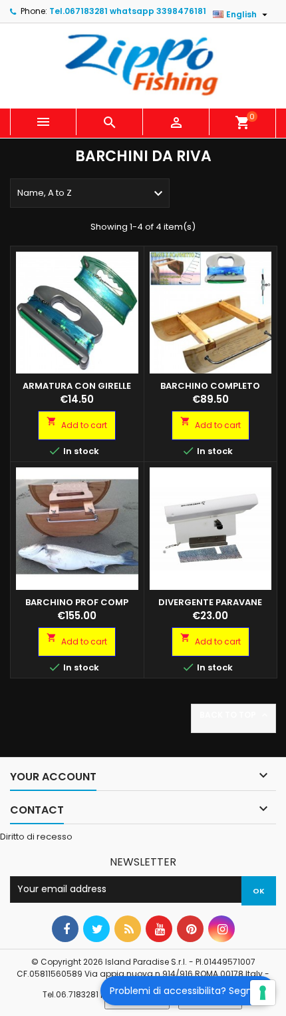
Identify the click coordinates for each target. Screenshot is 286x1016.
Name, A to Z (91, 194)
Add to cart (77, 423)
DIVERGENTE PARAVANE (210, 602)
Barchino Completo (210, 386)
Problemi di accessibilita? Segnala (188, 990)
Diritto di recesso (36, 836)
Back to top (235, 715)
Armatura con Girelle (77, 386)
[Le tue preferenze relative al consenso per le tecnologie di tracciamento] (262, 992)
